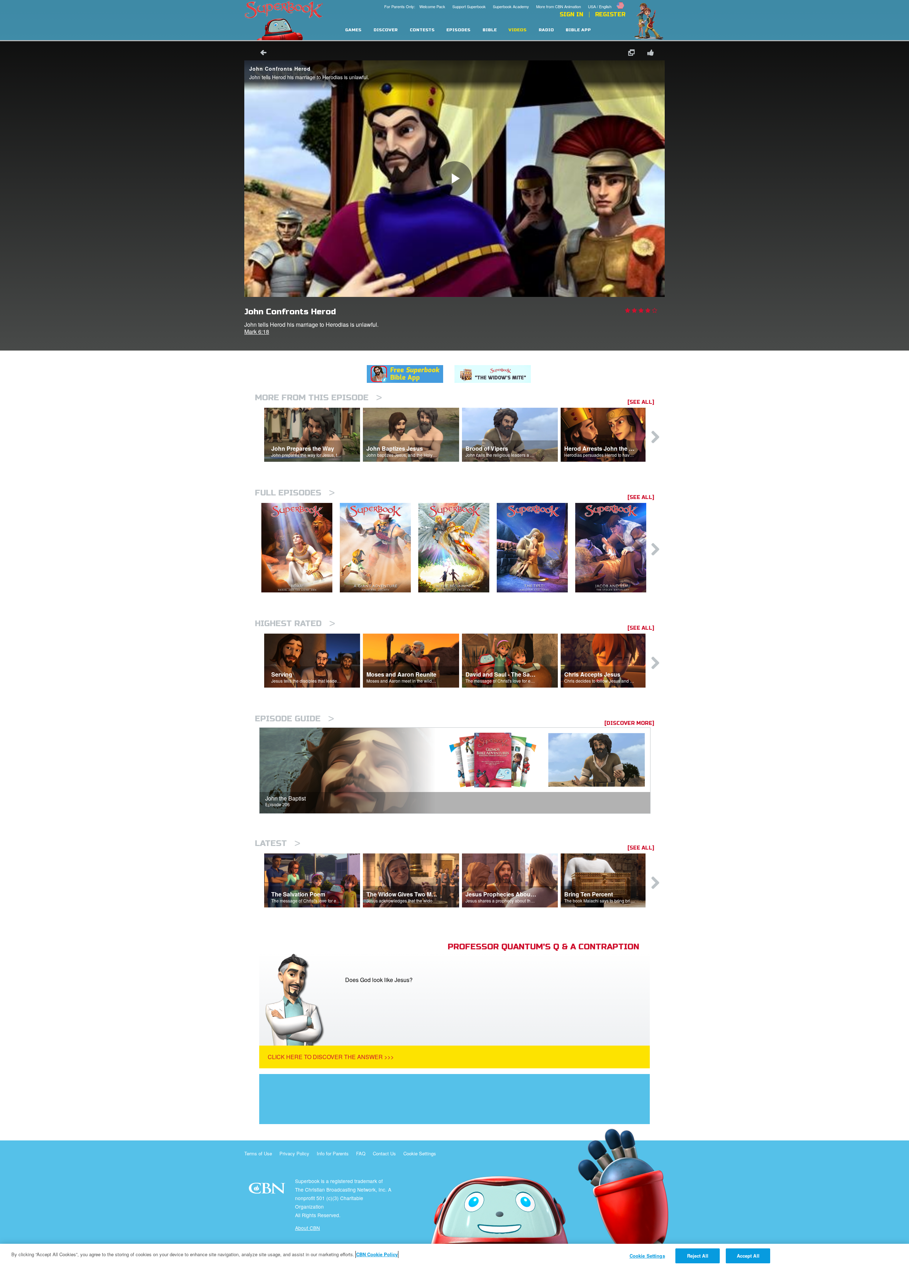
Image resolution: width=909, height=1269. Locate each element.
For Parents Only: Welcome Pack (414, 6)
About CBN (307, 1227)
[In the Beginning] (457, 548)
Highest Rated (295, 623)
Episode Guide (294, 718)
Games (353, 30)
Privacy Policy (294, 1153)
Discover (386, 30)
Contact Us (384, 1153)
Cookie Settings (419, 1153)
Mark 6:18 (256, 331)
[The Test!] (536, 548)
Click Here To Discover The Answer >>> (331, 1057)
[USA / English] (606, 1)
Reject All (697, 1255)
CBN (268, 1190)
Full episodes (295, 493)
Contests (422, 30)
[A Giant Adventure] (379, 548)
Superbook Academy (511, 6)
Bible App (578, 30)
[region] (454, 1256)
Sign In (571, 14)
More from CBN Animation (558, 6)
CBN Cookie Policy (377, 1254)
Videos (517, 30)
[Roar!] (300, 548)
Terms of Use (258, 1153)
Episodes (458, 30)
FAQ (360, 1153)
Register (610, 14)
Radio (546, 30)
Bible (490, 30)
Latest (277, 843)
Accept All (748, 1255)
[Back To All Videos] (260, 53)
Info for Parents (333, 1153)
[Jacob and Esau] (614, 548)
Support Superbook (469, 6)
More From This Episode (318, 397)
